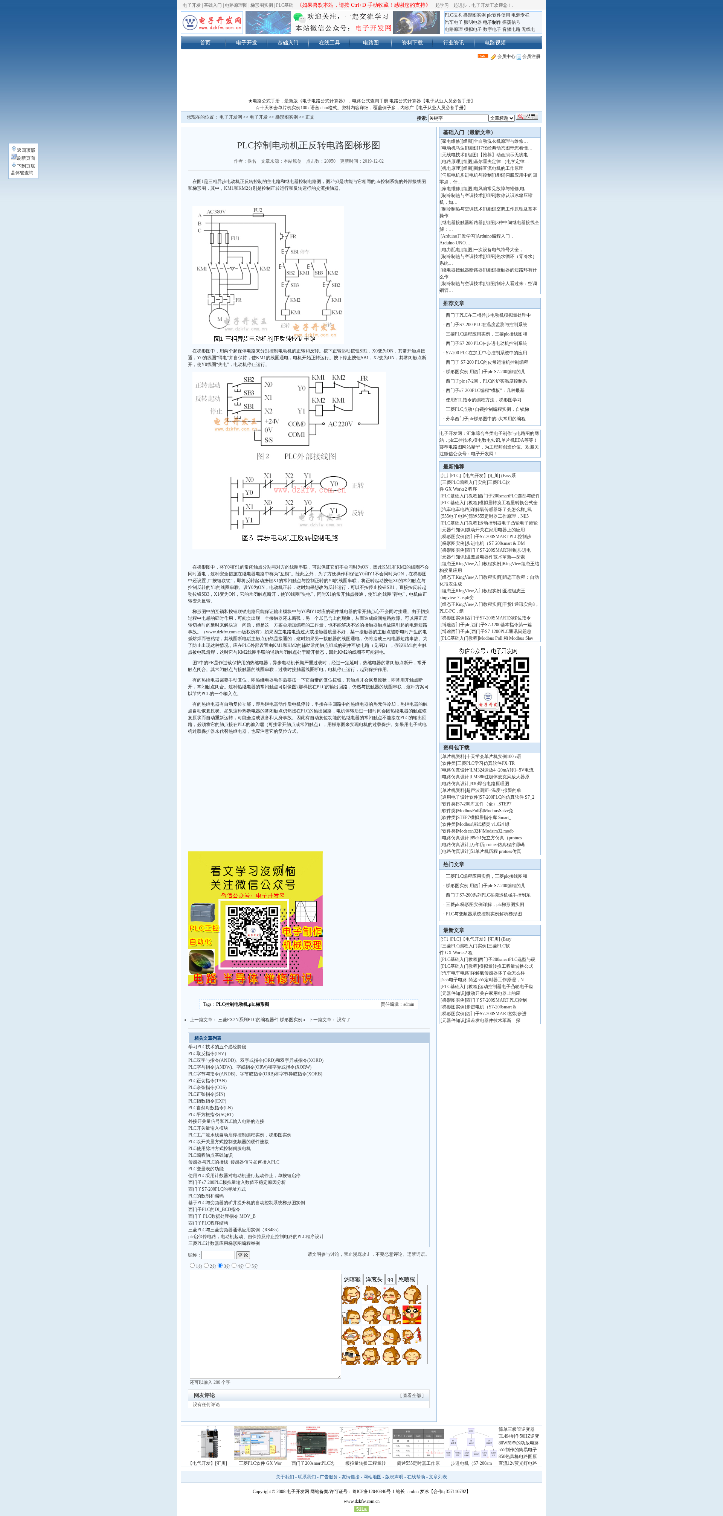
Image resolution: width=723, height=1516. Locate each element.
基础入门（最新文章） (469, 132)
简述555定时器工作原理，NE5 (498, 516)
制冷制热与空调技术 (462, 195)
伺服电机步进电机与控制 (467, 175)
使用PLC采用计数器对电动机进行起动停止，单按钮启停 (244, 1175)
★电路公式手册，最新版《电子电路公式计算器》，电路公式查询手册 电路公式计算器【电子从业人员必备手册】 (361, 101)
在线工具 (329, 43)
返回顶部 (26, 150)
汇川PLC (450, 475)
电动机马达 (453, 148)
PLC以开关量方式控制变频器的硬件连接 (228, 1141)
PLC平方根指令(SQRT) (210, 1114)
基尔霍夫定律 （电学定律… (501, 161)
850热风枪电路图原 (518, 1456)
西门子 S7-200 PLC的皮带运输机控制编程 (487, 362)
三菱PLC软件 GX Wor (260, 1463)
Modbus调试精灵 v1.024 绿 (483, 824)
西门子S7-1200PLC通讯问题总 (501, 631)
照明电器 (473, 22)
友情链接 (351, 1476)
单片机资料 (453, 756)
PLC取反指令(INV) (207, 1053)
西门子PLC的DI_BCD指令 (214, 1209)
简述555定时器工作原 (418, 1463)
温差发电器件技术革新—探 (493, 1020)
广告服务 (329, 1476)
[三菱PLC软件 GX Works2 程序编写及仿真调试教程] (260, 1458)
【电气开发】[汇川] (207, 1463)
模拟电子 (473, 29)
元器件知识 (453, 529)
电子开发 (192, 5)
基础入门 (213, 5)
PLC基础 (284, 5)
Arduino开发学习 (458, 236)
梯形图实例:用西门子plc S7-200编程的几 (485, 371)
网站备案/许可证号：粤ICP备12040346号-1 (352, 1491)
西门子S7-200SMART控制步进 (496, 1013)
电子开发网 (231, 117)
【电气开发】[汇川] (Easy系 (488, 475)
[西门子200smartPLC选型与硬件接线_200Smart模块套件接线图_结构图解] (313, 1458)
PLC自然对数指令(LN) (210, 1107)
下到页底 (26, 166)
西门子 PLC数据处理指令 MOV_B (222, 1216)
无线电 (528, 29)
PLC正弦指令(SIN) (206, 1094)
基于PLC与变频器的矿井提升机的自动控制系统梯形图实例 (246, 1202)
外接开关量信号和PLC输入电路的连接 (226, 1121)
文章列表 (438, 1476)
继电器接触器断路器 (462, 222)
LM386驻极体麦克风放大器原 (500, 776)
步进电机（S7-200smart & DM (495, 543)
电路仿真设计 (455, 770)
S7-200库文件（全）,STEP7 (484, 804)
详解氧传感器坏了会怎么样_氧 (501, 509)
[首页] (212, 22)
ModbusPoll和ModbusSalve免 (485, 810)
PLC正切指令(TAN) (207, 1080)
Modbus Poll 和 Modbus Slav (506, 638)
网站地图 (372, 1476)
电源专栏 (520, 15)
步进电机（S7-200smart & (491, 1007)
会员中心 (506, 56)
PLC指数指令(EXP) (207, 1101)
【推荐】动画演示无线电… (505, 154)
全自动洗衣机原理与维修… (501, 141)
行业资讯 (453, 43)
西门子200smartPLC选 (312, 1463)
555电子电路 (454, 516)
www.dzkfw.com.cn (362, 1501)
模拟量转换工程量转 (365, 1463)
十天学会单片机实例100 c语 (493, 756)
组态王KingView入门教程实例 (471, 563)
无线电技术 (453, 154)
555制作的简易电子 (518, 1449)
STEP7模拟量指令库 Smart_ (484, 817)
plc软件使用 (498, 15)
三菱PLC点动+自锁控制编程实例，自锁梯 (487, 409)
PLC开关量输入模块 (208, 1128)
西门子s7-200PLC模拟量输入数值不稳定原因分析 (237, 1182)
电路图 (371, 43)
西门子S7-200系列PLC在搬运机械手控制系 (488, 895)
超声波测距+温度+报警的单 (493, 790)
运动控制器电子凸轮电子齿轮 (508, 523)
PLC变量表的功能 (206, 1168)
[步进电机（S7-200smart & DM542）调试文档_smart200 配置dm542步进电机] (471, 1458)
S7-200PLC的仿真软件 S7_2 (507, 797)
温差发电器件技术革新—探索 (495, 557)
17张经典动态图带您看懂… (505, 148)
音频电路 (511, 29)
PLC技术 (453, 15)
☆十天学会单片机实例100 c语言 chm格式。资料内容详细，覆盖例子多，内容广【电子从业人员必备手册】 (361, 107)
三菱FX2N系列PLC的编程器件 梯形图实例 (260, 1019)
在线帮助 (416, 1476)
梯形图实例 (261, 5)
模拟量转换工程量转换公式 (506, 966)
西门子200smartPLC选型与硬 (507, 959)
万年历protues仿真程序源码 (498, 844)
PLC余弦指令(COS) (207, 1087)
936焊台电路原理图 (490, 783)
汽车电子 (454, 22)
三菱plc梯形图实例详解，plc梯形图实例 (485, 904)
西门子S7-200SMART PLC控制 (496, 1000)
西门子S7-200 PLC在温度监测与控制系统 (486, 324)
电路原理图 (236, 5)
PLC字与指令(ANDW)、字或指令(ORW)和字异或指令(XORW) (249, 1067)
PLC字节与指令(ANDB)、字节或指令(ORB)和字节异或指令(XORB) (255, 1074)
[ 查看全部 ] (412, 1395)
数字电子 (492, 29)
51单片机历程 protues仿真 (496, 851)
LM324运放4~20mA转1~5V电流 (502, 770)
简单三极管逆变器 (517, 1429)
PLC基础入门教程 (459, 496)
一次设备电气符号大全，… (501, 249)
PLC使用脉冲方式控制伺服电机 (219, 1148)
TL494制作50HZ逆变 (519, 1436)
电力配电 (451, 249)
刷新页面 (26, 158)
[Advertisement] (361, 81)
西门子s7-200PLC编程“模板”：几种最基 (485, 390)
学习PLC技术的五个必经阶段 (217, 1046)
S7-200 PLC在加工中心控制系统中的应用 (486, 352)
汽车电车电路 (455, 509)
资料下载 (412, 43)
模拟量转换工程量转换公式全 (508, 502)
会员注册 (530, 56)
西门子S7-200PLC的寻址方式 (217, 1189)
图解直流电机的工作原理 (498, 168)
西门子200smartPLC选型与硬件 (509, 496)
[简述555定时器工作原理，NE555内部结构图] (418, 1458)
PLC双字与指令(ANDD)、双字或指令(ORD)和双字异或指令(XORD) (255, 1060)
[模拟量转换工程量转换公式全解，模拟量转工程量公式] (365, 1458)
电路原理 (454, 29)
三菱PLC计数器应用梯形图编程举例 (224, 1243)
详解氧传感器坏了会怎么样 (498, 973)
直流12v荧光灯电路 (518, 1463)
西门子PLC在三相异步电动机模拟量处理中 (488, 315)
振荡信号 (511, 22)
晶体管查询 (22, 172)
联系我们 (307, 1476)
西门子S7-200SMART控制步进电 (498, 550)
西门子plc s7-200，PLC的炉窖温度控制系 (486, 381)
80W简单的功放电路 (519, 1443)
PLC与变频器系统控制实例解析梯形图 (484, 914)
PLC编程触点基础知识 (210, 1155)
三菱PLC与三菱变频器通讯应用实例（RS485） (234, 1229)
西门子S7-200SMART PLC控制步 (498, 536)
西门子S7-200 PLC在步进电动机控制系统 (486, 343)
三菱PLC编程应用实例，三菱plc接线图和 (486, 334)
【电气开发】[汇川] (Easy (486, 939)
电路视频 (495, 43)
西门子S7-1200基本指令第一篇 (501, 624)
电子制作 (492, 22)
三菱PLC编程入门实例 (464, 482)
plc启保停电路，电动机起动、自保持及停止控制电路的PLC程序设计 (256, 1236)
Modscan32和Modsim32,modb (485, 831)
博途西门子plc (456, 624)
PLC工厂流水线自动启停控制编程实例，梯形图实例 (239, 1135)
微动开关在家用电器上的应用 (495, 529)
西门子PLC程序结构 (208, 1223)
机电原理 (451, 168)
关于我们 (285, 1476)
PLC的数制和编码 (206, 1196)
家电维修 (451, 141)
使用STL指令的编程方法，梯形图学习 (484, 400)
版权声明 (394, 1476)
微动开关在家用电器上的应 (493, 993)
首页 (205, 43)
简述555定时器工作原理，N (496, 979)
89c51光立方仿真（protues (496, 837)
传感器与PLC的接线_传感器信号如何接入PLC (233, 1162)
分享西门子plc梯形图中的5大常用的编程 (486, 418)
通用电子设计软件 (460, 797)
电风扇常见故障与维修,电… (501, 188)
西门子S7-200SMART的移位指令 (498, 618)
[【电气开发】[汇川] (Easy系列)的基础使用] (207, 1458)
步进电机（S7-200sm (471, 1463)
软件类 (449, 763)
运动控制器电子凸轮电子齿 (506, 986)
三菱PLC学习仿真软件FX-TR (486, 763)
